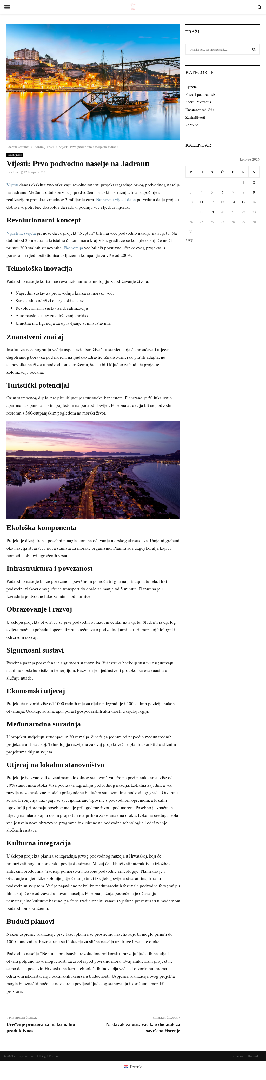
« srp (189, 239)
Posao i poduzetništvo (201, 94)
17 (191, 212)
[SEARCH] (254, 49)
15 (243, 202)
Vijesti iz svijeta (21, 233)
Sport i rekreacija (198, 101)
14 (233, 202)
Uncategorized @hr (199, 109)
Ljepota (191, 86)
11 (201, 202)
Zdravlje (191, 124)
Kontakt (253, 1056)
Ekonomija (73, 248)
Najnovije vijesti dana (116, 199)
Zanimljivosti (15, 155)
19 (212, 212)
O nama (238, 1056)
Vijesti (12, 185)
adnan (14, 172)
